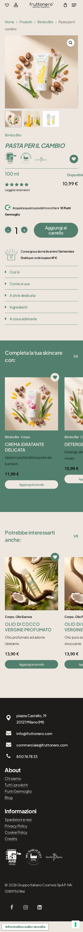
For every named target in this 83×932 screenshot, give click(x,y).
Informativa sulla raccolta (25, 927)
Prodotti (26, 22)
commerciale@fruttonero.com (42, 745)
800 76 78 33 (26, 756)
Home (9, 22)
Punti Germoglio (18, 791)
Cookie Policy (16, 832)
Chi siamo (13, 778)
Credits (11, 838)
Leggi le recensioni (17, 190)
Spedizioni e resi (18, 819)
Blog (9, 797)
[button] (70, 43)
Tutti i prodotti (16, 784)
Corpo (25, 437)
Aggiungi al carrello (56, 230)
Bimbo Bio (45, 22)
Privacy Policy (16, 825)
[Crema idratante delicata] (31, 403)
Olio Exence (24, 617)
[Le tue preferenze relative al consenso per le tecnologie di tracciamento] (76, 925)
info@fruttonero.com (34, 733)
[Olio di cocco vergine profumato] (31, 583)
